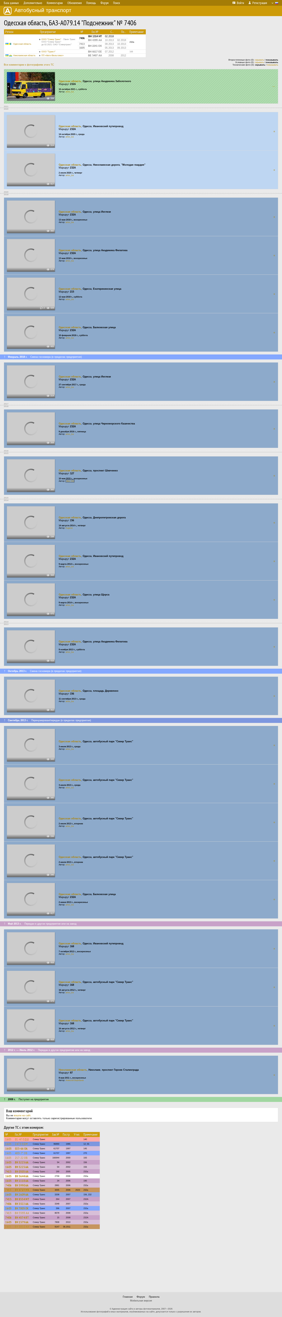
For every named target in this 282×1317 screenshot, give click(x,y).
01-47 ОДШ (22, 1139)
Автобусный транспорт (42, 10)
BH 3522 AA (21, 1204)
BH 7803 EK (22, 1208)
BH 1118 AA (21, 1181)
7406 (8, 1185)
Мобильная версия (141, 1300)
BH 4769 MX (22, 1190)
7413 (8, 1171)
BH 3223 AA (21, 1162)
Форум (141, 1296)
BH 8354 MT (22, 1199)
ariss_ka (70, 91)
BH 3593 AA (22, 1213)
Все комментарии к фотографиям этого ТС (29, 64)
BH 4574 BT (22, 1217)
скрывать (259, 60)
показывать (272, 65)
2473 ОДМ (21, 1144)
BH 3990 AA (21, 1185)
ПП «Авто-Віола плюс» (52, 55)
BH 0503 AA (21, 1171)
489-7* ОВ (21, 1153)
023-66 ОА (21, 1148)
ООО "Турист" (48, 51)
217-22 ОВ (21, 1158)
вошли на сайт (22, 1115)
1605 (8, 1139)
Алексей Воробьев (75, 1080)
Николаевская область (24, 55)
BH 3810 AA (22, 1227)
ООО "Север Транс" (58, 42)
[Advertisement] (141, 1262)
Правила (154, 1296)
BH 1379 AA (21, 1222)
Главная (128, 1296)
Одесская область (22, 44)
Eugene (69, 528)
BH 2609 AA (21, 1194)
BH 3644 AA (21, 1176)
